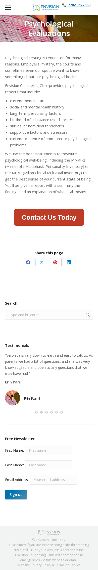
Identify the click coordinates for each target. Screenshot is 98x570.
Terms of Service (68, 565)
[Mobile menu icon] (8, 8)
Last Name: (14, 465)
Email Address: (17, 479)
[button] (36, 412)
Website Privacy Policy (34, 565)
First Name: (14, 450)
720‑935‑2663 (79, 5)
